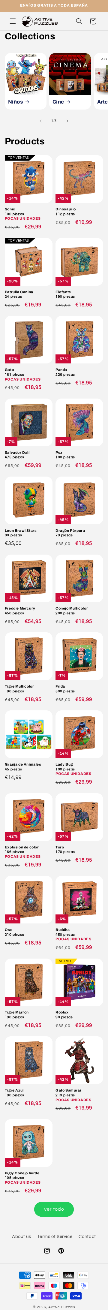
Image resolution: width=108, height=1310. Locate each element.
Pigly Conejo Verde (22, 1178)
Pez (65, 454)
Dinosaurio (66, 211)
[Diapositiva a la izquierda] (40, 121)
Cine (58, 102)
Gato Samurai (73, 1095)
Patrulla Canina (19, 294)
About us (21, 1236)
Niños (15, 102)
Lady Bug (73, 769)
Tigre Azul (14, 1092)
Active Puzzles (61, 1307)
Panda (65, 372)
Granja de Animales (23, 766)
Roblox (64, 1014)
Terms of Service (54, 1236)
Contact (87, 1236)
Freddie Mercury (20, 610)
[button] (13, 21)
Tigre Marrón (17, 1014)
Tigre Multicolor (19, 688)
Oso (14, 932)
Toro (65, 849)
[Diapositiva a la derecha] (67, 121)
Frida (65, 688)
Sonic (22, 214)
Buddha (73, 934)
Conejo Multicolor (72, 610)
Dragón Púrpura (70, 533)
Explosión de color (22, 852)
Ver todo (54, 1209)
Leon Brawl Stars (21, 533)
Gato (22, 374)
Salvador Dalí (17, 454)
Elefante (65, 294)
